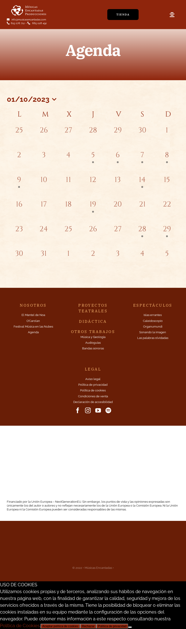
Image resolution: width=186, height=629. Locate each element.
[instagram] (88, 410)
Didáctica (93, 321)
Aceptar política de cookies (60, 626)
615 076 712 (18, 23)
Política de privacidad (112, 626)
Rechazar (88, 626)
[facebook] (78, 410)
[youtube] (98, 410)
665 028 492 (39, 23)
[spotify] (108, 410)
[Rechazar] (130, 627)
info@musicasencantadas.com (28, 19)
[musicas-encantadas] (28, 6)
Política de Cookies (20, 625)
